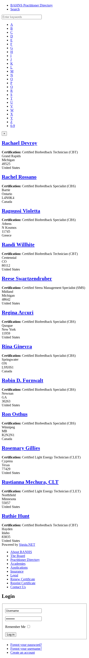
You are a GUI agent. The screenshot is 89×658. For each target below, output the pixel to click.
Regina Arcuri (17, 312)
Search (15, 9)
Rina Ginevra (17, 346)
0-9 (12, 126)
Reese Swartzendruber (27, 278)
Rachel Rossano (19, 177)
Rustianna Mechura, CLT (30, 482)
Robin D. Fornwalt (22, 380)
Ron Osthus (14, 414)
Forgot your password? (26, 645)
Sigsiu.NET (27, 544)
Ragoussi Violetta (21, 211)
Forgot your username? (26, 648)
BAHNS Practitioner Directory (31, 5)
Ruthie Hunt (15, 516)
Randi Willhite (18, 244)
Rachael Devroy (19, 143)
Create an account (22, 652)
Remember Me (15, 627)
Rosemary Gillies (21, 448)
